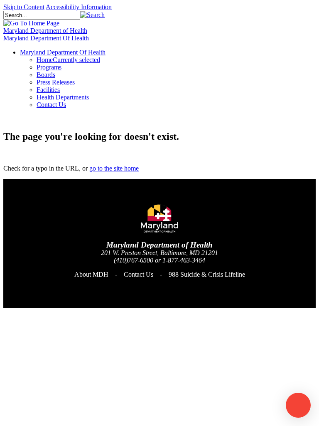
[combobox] (41, 15)
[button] (92, 14)
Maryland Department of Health (45, 30)
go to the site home (114, 168)
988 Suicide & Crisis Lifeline (207, 274)
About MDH (91, 274)
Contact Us (138, 274)
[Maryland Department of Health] (31, 23)
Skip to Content (23, 6)
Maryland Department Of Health (46, 38)
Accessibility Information (79, 6)
